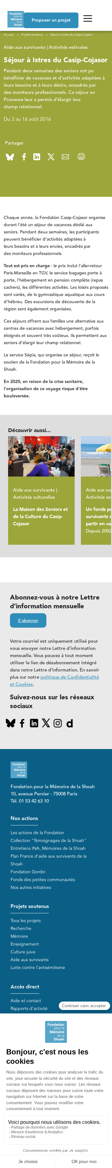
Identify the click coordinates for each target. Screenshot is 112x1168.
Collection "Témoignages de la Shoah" (48, 840)
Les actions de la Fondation (37, 832)
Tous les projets (26, 920)
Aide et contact (26, 1000)
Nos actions (24, 819)
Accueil (8, 35)
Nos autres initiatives (31, 887)
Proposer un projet (51, 20)
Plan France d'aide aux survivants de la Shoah (48, 860)
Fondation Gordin (28, 872)
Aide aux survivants (30, 959)
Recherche (21, 928)
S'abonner (28, 620)
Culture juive (23, 952)
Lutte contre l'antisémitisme (38, 967)
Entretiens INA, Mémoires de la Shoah (48, 848)
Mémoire (19, 936)
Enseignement (25, 944)
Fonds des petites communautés (43, 879)
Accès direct (25, 987)
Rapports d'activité (29, 1008)
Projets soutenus (30, 906)
